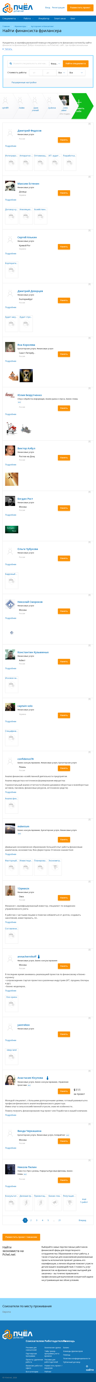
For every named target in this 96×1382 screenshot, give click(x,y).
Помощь (66, 1355)
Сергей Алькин (27, 237)
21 (59, 1220)
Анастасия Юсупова (30, 1077)
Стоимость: (17, 72)
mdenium (23, 826)
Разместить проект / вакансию (53, 1366)
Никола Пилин (27, 1167)
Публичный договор (71, 1362)
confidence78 (26, 759)
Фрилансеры (20, 26)
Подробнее (10, 146)
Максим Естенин (28, 183)
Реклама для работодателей (51, 1360)
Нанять (64, 139)
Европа (6, 1311)
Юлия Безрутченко (30, 395)
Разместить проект (80, 7)
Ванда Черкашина (29, 1131)
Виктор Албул (26, 448)
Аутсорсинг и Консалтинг (42, 26)
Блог (73, 18)
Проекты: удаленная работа (34, 1360)
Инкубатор (43, 18)
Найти (76, 63)
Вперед (82, 1220)
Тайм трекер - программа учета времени (51, 1353)
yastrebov (24, 1025)
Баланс (66, 1347)
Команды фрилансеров (73, 1351)
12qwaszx (23, 888)
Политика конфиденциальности (76, 1358)
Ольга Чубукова (28, 549)
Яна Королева (26, 345)
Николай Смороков (30, 602)
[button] (56, 63)
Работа (27, 18)
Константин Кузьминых (33, 652)
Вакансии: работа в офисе (34, 1366)
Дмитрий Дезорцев (30, 291)
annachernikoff (27, 956)
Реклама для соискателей (31, 1348)
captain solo (25, 706)
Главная (6, 26)
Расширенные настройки (24, 82)
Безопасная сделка (52, 1347)
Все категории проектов (32, 1372)
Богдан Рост (25, 498)
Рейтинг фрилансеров (50, 1372)
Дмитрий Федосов (29, 130)
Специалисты (9, 18)
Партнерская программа (31, 1354)
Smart (60, 18)
